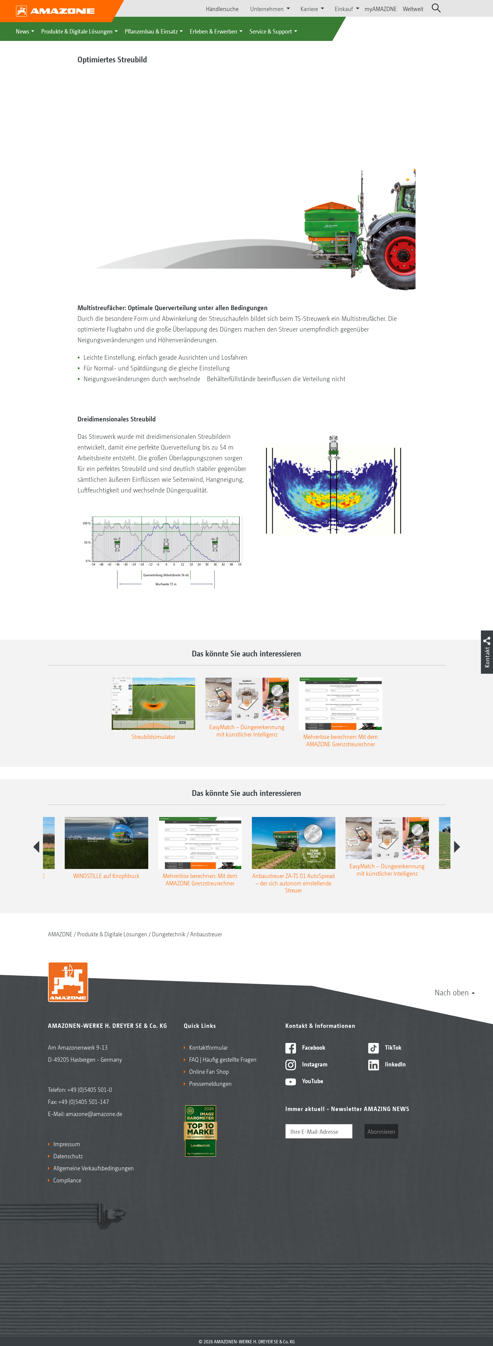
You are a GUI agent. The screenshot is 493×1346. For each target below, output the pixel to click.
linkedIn (395, 1064)
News (22, 31)
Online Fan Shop (209, 1071)
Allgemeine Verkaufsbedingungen (93, 1168)
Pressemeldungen (210, 1083)
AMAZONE (60, 934)
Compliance (67, 1180)
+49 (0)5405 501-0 (89, 1089)
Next (457, 846)
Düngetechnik (168, 934)
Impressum (66, 1143)
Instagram (314, 1064)
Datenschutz (68, 1156)
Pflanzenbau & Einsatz (151, 31)
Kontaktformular (208, 1047)
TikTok (392, 1047)
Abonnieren (381, 1131)
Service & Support (271, 31)
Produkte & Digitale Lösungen (77, 31)
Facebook (313, 1047)
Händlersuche (222, 8)
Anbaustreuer (206, 934)
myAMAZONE (381, 8)
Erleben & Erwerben (213, 31)
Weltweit (413, 8)
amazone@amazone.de (94, 1113)
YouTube (312, 1080)
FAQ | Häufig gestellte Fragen (223, 1059)
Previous (36, 846)
